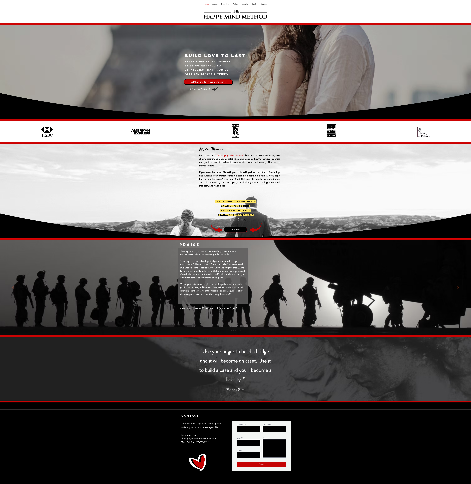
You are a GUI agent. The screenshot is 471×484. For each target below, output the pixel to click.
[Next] (458, 288)
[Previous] (13, 288)
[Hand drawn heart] (286, 83)
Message (266, 438)
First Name (241, 424)
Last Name (267, 424)
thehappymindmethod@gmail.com (198, 438)
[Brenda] (233, 330)
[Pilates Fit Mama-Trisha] (240, 330)
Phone (239, 450)
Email (239, 438)
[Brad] (235, 330)
